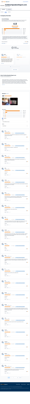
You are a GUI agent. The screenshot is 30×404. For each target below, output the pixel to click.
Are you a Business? (25, 1)
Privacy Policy (18, 384)
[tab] (10, 66)
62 (17, 377)
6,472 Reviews (15, 27)
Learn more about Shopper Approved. (17, 386)
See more (2, 63)
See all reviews (26, 43)
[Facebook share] (7, 138)
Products (9, 9)
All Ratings (4, 118)
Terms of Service (23, 384)
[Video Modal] (6, 101)
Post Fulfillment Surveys (6, 121)
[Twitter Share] (8, 138)
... (15, 377)
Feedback (28, 384)
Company (3, 9)
